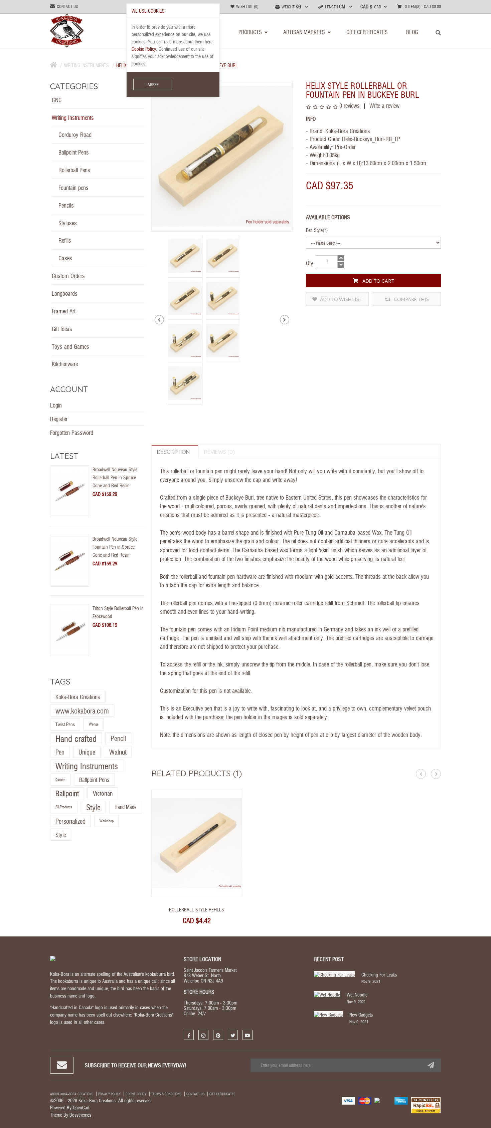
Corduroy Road (75, 134)
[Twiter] (233, 1035)
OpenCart (81, 1107)
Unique (86, 752)
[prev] (159, 319)
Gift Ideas (62, 328)
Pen (59, 752)
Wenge (94, 724)
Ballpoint (67, 793)
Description (173, 452)
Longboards (64, 293)
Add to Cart (377, 281)
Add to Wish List (340, 299)
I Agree (152, 84)
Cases (65, 258)
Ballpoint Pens (73, 152)
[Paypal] (382, 1099)
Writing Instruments (86, 65)
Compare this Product (411, 301)
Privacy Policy (109, 1094)
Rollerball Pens (74, 170)
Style (93, 807)
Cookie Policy (136, 1094)
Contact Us (195, 1094)
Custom (60, 779)
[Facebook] (189, 1035)
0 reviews (349, 105)
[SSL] (426, 1104)
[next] (284, 319)
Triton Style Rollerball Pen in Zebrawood (118, 612)
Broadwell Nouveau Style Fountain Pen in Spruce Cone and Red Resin (115, 546)
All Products (63, 807)
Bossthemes (80, 1114)
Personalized (70, 821)
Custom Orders (68, 275)
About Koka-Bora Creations (71, 1094)
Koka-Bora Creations (77, 696)
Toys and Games (70, 346)
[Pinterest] (218, 1035)
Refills (64, 240)
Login (56, 405)
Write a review (383, 105)
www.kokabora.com (82, 710)
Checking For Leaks (379, 974)
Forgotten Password (71, 432)
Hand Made (126, 807)
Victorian (103, 793)
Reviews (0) (219, 452)
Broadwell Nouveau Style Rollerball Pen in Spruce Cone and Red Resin (115, 477)
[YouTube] (247, 1035)
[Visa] (348, 1100)
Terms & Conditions (166, 1094)
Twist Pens (65, 724)
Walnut (118, 751)
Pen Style (314, 230)
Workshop (107, 820)
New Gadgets (361, 1014)
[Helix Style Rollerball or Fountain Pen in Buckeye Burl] (185, 255)
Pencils (66, 205)
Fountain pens (73, 187)
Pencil (118, 738)
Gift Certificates (222, 1094)
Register (58, 418)
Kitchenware (65, 363)
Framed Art (63, 311)
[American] (401, 1100)
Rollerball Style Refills (196, 909)
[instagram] (203, 1035)
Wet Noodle (357, 994)
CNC (57, 99)
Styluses (67, 223)
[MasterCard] (364, 1100)
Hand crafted (76, 738)
